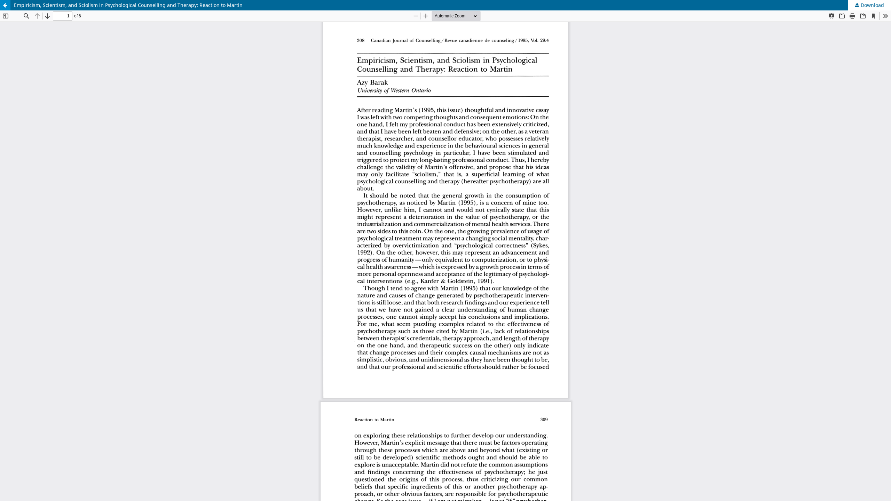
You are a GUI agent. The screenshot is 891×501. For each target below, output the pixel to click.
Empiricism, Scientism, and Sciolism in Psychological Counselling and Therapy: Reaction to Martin (128, 5)
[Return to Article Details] (5, 5)
